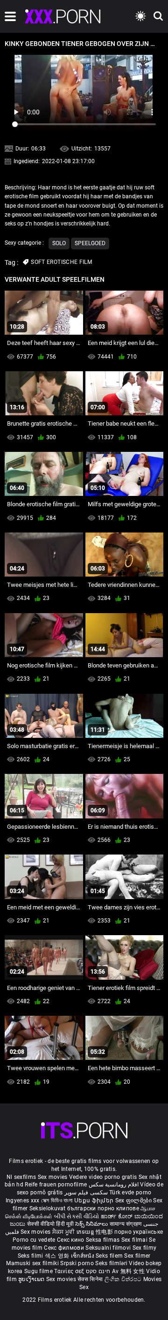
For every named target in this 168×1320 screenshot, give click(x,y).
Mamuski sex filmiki (32, 1263)
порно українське (138, 1232)
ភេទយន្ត (86, 1232)
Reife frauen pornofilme (56, 1184)
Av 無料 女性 (128, 1271)
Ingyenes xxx (23, 1200)
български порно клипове (103, 1208)
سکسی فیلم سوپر (86, 1192)
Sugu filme (39, 1271)
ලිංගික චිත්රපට (124, 1279)
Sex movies (53, 1177)
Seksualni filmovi (108, 1248)
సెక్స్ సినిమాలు (92, 1224)
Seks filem (110, 1255)
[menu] (10, 16)
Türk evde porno (130, 1192)
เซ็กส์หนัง (83, 1255)
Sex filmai (135, 1240)
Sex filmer (137, 1255)
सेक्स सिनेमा (90, 1279)
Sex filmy (145, 1248)
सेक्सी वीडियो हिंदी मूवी (50, 1224)
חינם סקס (98, 1271)
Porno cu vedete (34, 1240)
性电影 (105, 1232)
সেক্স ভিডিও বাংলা (57, 1200)
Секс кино (71, 1240)
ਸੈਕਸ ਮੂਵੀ (64, 1232)
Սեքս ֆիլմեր (94, 1200)
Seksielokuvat (48, 1208)
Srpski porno (77, 1263)
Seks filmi (31, 1255)
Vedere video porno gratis (103, 1177)
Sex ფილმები (134, 1200)
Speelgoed (90, 243)
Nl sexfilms (21, 1177)
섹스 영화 (58, 1255)
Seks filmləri (112, 1263)
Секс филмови (64, 1248)
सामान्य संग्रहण (126, 1224)
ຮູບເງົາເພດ (32, 1279)
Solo (59, 243)
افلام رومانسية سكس (114, 1184)
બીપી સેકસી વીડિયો (76, 1216)
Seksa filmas (103, 1240)
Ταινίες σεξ (70, 1271)
